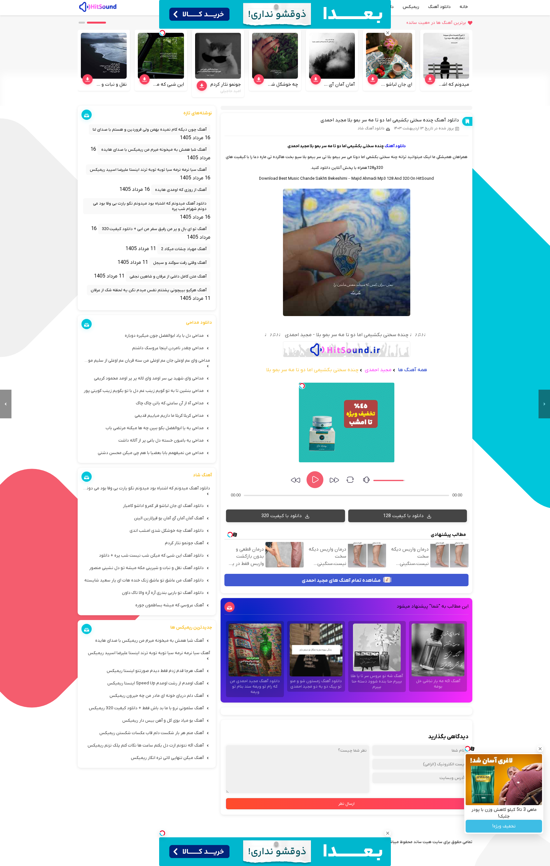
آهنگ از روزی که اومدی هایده (181, 189)
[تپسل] (302, 386)
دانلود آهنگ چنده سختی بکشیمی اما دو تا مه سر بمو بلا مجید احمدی (390, 120)
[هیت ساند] (98, 6)
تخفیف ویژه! (504, 826)
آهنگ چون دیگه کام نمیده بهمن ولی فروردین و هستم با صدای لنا (150, 129)
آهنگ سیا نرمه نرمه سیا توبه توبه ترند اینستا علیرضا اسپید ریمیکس (148, 169)
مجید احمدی (377, 370)
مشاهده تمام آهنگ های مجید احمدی (342, 580)
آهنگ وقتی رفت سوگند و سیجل (180, 262)
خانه (464, 7)
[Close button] (540, 749)
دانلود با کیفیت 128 (404, 516)
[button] (96, 23)
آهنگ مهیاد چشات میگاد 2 (184, 249)
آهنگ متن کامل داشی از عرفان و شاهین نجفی (168, 276)
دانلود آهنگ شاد (371, 128)
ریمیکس (411, 7)
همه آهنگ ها (412, 370)
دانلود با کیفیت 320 (282, 516)
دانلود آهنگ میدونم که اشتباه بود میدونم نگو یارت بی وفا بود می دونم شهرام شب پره (150, 206)
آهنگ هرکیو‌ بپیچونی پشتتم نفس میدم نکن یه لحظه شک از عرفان (149, 290)
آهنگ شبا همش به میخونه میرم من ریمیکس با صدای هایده (154, 149)
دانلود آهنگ (439, 7)
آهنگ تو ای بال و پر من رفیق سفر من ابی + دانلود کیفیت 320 (154, 229)
